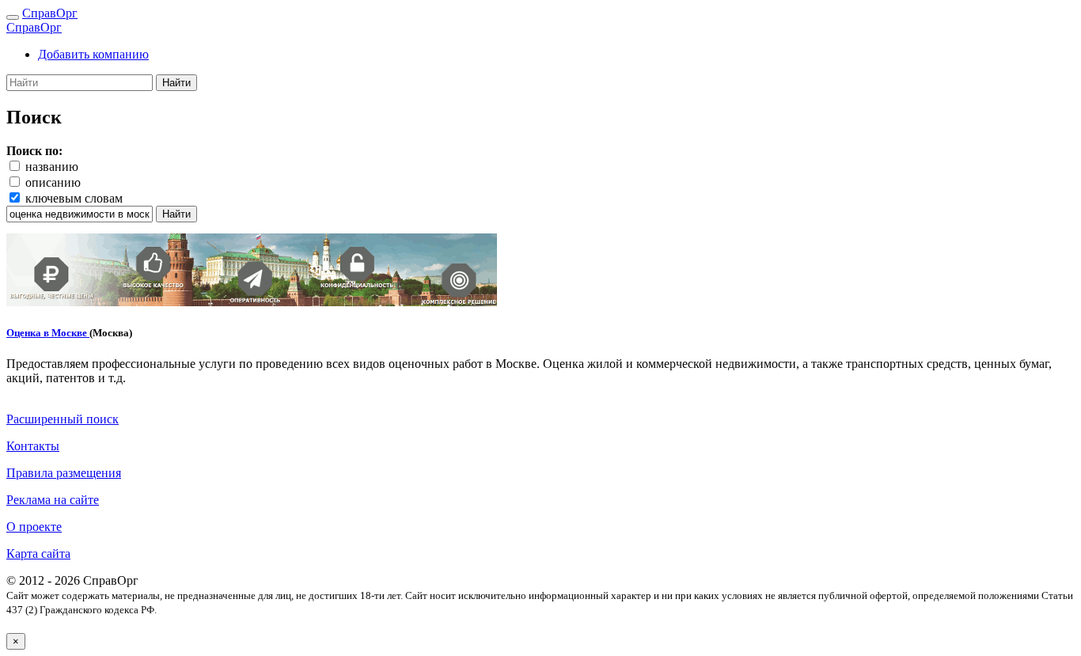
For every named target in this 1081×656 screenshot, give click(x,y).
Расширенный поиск (62, 419)
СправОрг (50, 13)
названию (51, 166)
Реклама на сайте (52, 499)
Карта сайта (38, 553)
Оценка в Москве (47, 333)
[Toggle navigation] (12, 17)
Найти (176, 83)
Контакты (32, 446)
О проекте (34, 526)
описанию (53, 182)
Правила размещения (63, 473)
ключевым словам (74, 198)
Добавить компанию (93, 54)
